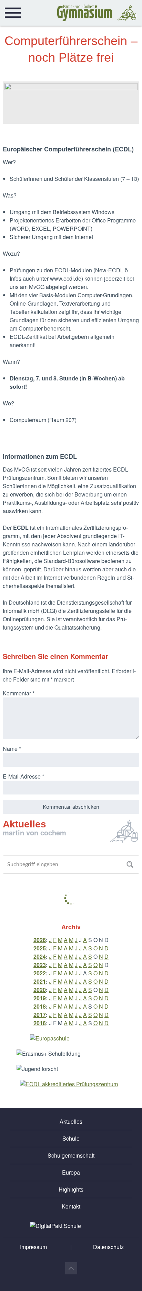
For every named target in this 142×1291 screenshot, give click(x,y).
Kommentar (18, 693)
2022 (39, 973)
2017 (39, 1015)
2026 (39, 940)
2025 (39, 948)
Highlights (71, 1189)
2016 (39, 1023)
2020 (39, 990)
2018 (39, 1006)
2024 (39, 956)
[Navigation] (13, 13)
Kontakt (71, 1206)
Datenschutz (108, 1247)
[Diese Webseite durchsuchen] (130, 864)
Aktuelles (71, 1121)
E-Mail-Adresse (23, 776)
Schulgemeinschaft (71, 1155)
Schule (71, 1138)
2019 (39, 998)
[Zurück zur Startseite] (96, 13)
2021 (39, 981)
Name (12, 749)
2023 (39, 965)
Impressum (33, 1247)
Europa (71, 1172)
